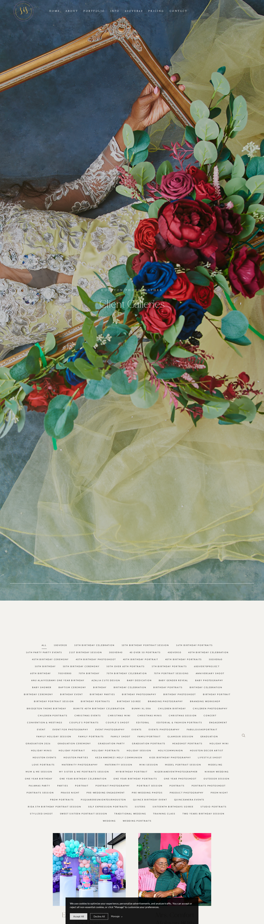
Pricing (156, 11)
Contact (178, 11)
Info (115, 11)
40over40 (134, 11)
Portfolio (94, 11)
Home (54, 11)
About (71, 11)
